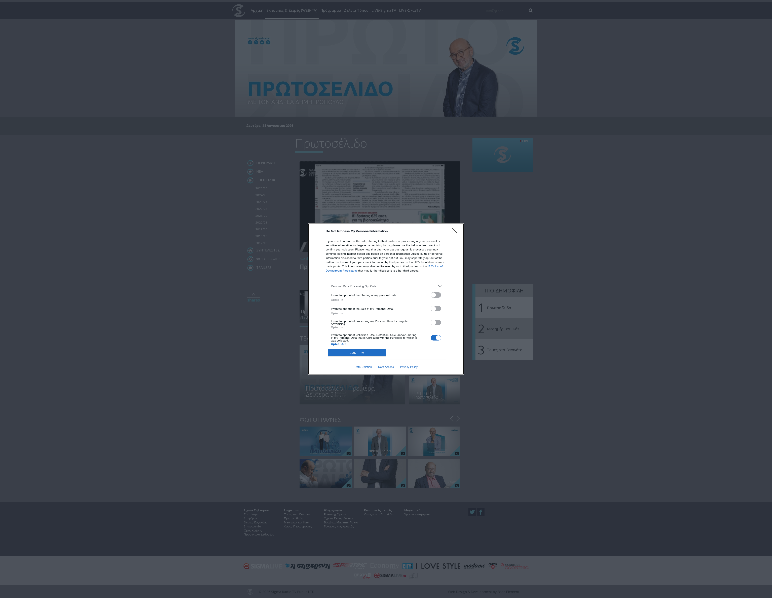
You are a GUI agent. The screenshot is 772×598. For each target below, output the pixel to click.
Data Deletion (363, 366)
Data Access (386, 366)
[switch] (436, 295)
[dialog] (386, 299)
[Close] (455, 231)
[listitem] (386, 286)
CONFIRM (357, 352)
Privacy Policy (409, 366)
